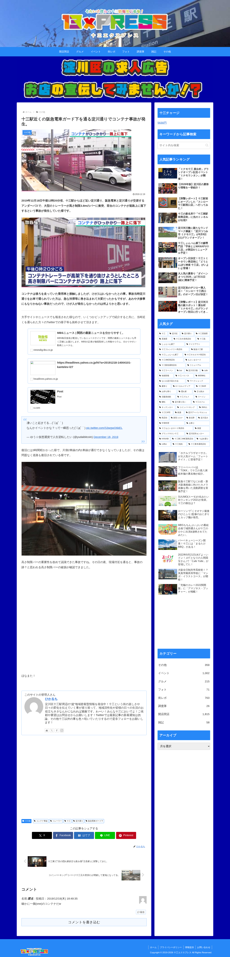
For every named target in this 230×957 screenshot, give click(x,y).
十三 (69, 821)
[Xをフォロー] (52, 730)
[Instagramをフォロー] (62, 730)
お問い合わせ (203, 947)
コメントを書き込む (84, 922)
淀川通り (79, 821)
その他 (28, 821)
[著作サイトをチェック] (47, 730)
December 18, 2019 (106, 437)
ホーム (153, 947)
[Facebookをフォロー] (57, 730)
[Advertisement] (84, 776)
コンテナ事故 (42, 821)
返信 (142, 912)
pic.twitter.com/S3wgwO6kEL (104, 427)
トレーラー (57, 821)
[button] (207, 145)
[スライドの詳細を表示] (115, 78)
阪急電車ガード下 (95, 821)
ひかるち (51, 699)
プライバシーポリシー (171, 947)
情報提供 (189, 947)
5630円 (162, 122)
